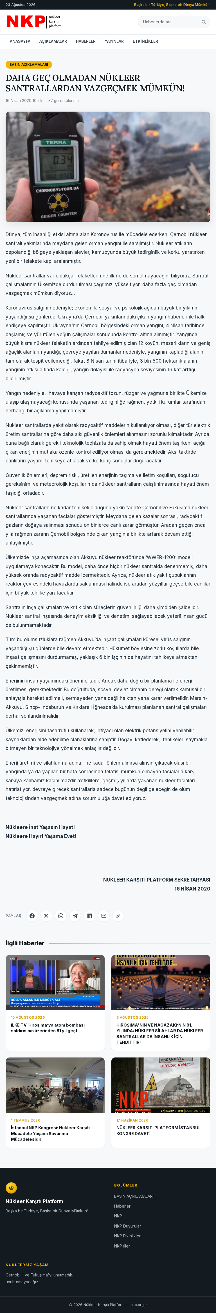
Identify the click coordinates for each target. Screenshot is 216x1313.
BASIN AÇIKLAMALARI (29, 64)
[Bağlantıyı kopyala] (118, 916)
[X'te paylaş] (46, 916)
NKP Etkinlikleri (127, 1235)
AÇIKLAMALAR (53, 41)
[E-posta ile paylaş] (104, 916)
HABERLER (86, 41)
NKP (118, 1215)
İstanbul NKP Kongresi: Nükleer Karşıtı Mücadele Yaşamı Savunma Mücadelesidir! (50, 1133)
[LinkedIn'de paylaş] (89, 916)
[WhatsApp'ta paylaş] (61, 916)
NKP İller (122, 1246)
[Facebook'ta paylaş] (32, 916)
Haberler (122, 1206)
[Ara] (203, 22)
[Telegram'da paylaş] (75, 916)
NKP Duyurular (127, 1226)
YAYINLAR (114, 41)
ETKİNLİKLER (145, 41)
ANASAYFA (20, 41)
